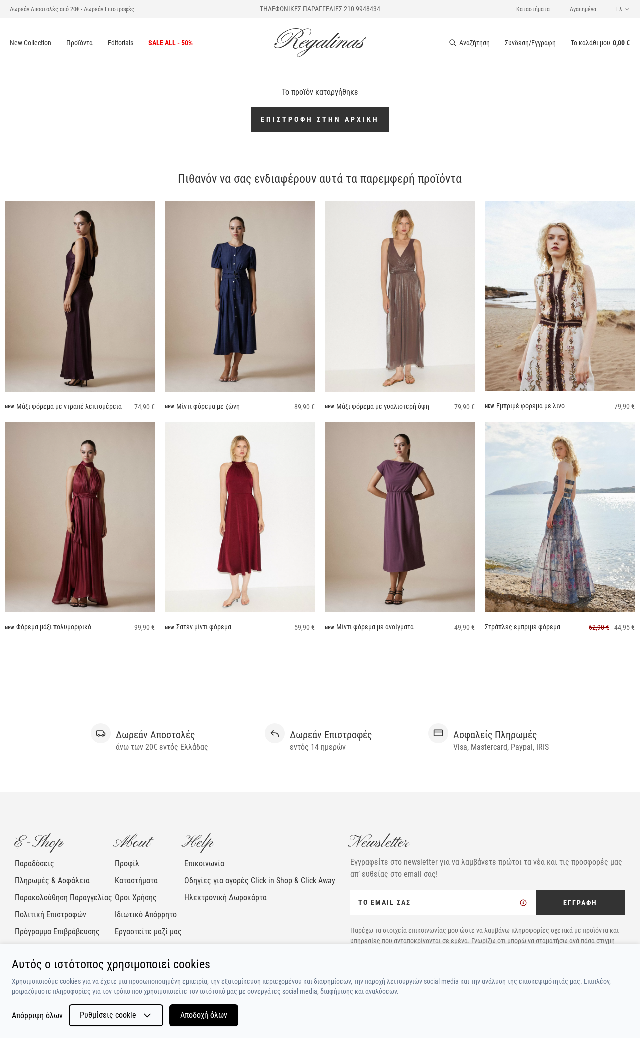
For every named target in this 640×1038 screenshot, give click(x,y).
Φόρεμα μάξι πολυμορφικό (54, 627)
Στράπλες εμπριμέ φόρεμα (522, 627)
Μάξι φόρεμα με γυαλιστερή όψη (383, 406)
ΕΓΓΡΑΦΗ (581, 903)
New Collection (31, 43)
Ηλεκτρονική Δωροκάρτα (225, 897)
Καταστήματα (533, 9)
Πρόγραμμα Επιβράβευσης (57, 931)
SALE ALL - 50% (170, 43)
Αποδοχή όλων (204, 1015)
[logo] (320, 42)
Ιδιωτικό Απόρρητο (146, 914)
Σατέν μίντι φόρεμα (204, 627)
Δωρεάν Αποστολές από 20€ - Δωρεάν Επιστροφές (72, 9)
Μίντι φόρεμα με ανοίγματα (375, 627)
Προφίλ (127, 863)
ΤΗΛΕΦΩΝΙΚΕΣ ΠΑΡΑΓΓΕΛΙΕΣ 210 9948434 (320, 9)
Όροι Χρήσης (136, 897)
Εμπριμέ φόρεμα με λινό (530, 406)
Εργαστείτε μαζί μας (148, 931)
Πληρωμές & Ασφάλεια (52, 880)
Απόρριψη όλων (37, 1015)
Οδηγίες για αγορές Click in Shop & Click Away (260, 880)
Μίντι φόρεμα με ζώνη (208, 406)
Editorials (121, 43)
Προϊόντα (79, 43)
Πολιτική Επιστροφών (50, 914)
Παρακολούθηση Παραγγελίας (63, 897)
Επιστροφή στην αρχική (320, 119)
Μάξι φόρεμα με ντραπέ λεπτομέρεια (69, 406)
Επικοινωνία (204, 863)
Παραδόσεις (34, 863)
